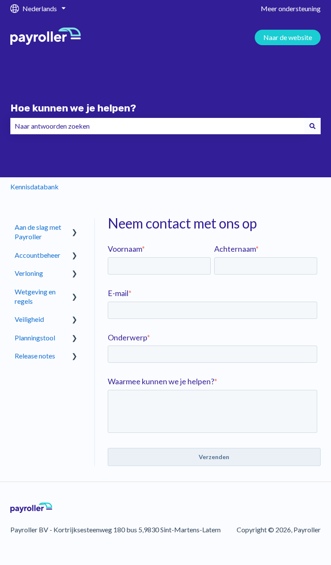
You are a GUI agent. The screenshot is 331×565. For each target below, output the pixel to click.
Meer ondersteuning (291, 8)
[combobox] (157, 126)
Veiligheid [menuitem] (29, 319)
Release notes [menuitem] (35, 356)
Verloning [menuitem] (29, 273)
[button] (74, 228)
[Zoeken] (312, 126)
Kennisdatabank (34, 186)
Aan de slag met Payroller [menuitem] (38, 232)
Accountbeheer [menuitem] (37, 255)
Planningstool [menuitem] (35, 337)
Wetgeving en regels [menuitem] (35, 296)
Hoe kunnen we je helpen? (73, 108)
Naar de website (287, 37)
